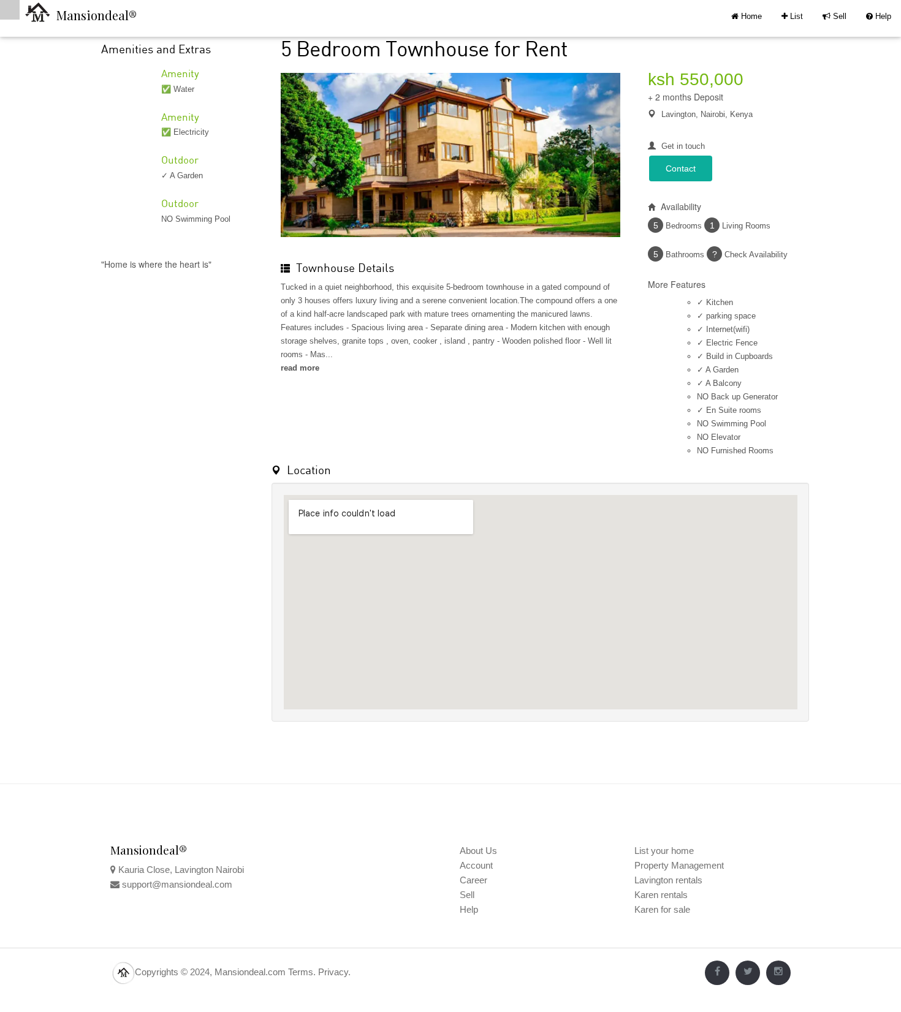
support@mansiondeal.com (177, 884)
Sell (834, 16)
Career (473, 880)
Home (750, 16)
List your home (664, 850)
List (792, 16)
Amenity (180, 73)
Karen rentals (661, 894)
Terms (300, 972)
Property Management (679, 865)
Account (476, 865)
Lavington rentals (668, 880)
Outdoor (180, 159)
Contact (681, 168)
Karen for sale (662, 909)
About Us (478, 850)
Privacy (333, 972)
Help (878, 16)
